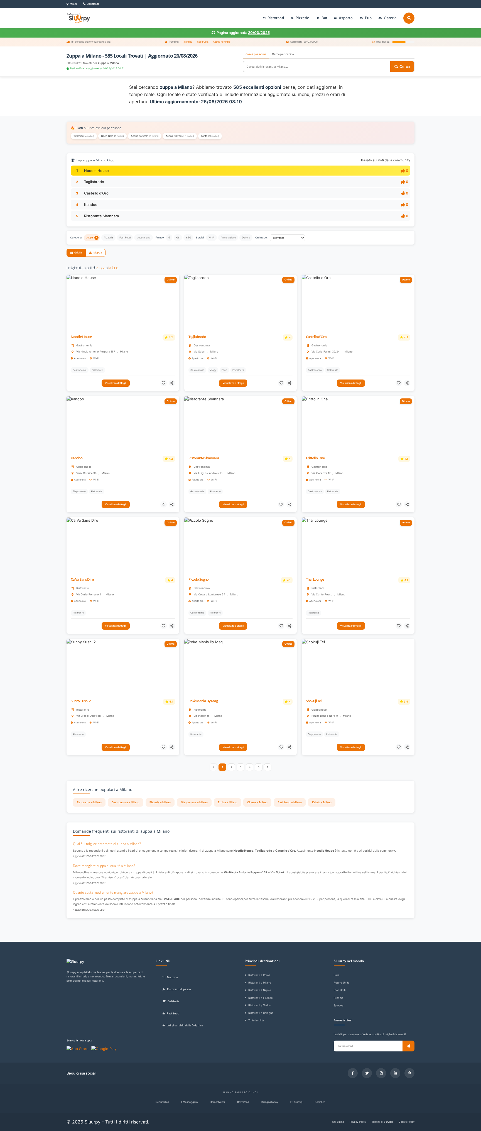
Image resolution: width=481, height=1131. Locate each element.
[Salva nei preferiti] (163, 383)
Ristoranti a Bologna (260, 1012)
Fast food (173, 1013)
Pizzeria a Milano (160, 802)
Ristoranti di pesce (179, 989)
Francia (338, 997)
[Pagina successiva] (268, 767)
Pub (368, 18)
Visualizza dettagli (115, 383)
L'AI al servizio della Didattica (185, 1025)
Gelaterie (173, 1001)
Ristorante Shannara (101, 216)
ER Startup (296, 1101)
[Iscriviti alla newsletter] (408, 1046)
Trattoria (172, 977)
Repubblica (162, 1101)
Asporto (346, 18)
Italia (336, 975)
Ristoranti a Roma (259, 975)
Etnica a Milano (227, 802)
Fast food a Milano (290, 802)
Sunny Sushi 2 (80, 701)
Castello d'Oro (96, 193)
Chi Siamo (338, 1121)
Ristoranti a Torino (259, 1005)
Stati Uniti (339, 990)
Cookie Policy (406, 1121)
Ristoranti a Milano (259, 982)
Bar (324, 18)
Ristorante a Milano (89, 802)
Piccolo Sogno (198, 579)
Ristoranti (276, 18)
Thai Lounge (315, 579)
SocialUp (320, 1101)
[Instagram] (381, 1073)
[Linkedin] (395, 1073)
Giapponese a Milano (194, 802)
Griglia (78, 252)
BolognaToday (269, 1101)
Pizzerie (302, 18)
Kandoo (90, 204)
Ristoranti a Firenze (260, 997)
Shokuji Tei (314, 701)
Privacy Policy (358, 1121)
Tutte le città (256, 1020)
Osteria (390, 18)
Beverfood (243, 1101)
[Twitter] (367, 1073)
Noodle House (96, 170)
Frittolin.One (315, 458)
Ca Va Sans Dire (82, 579)
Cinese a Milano (257, 802)
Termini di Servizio (382, 1121)
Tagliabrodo (94, 181)
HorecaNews (217, 1101)
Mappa (98, 252)
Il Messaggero (189, 1101)
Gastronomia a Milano (125, 802)
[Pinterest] (409, 1073)
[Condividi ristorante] (172, 383)
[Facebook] (353, 1073)
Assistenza (93, 4)
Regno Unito (342, 982)
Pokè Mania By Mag (203, 701)
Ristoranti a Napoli (259, 990)
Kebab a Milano (322, 802)
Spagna (338, 1005)
